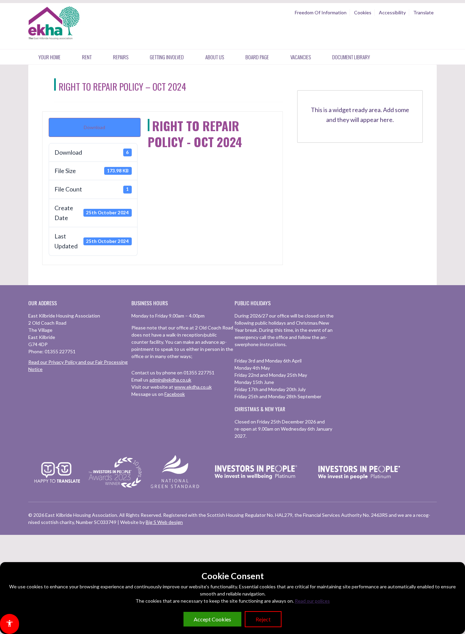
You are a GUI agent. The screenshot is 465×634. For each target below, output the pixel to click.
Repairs (120, 57)
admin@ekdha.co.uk (170, 380)
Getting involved (167, 57)
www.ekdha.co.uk (193, 387)
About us (214, 57)
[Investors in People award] (116, 488)
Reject (263, 619)
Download (94, 127)
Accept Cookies (212, 619)
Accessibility (392, 12)
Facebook (174, 394)
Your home (49, 57)
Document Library (351, 57)
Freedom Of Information (321, 12)
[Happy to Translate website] (57, 487)
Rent (87, 57)
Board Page (257, 57)
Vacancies (300, 57)
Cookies (362, 12)
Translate (423, 12)
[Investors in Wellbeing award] (256, 488)
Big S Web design (164, 522)
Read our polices (312, 601)
